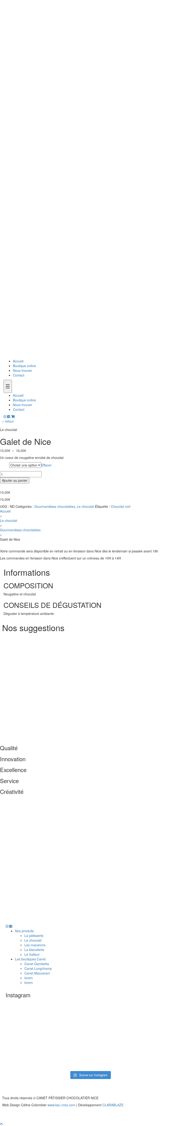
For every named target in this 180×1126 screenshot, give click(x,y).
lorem (28, 977)
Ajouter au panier (14, 480)
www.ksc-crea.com (61, 1105)
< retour (8, 421)
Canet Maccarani (37, 973)
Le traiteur (32, 954)
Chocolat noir (121, 506)
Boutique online (24, 365)
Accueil (18, 361)
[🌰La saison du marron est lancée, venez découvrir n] (33, 1018)
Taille (4, 465)
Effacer (46, 465)
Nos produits (24, 930)
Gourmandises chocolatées (54, 506)
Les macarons (34, 945)
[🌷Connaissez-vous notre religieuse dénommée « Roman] (90, 1051)
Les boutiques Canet (30, 959)
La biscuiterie (34, 949)
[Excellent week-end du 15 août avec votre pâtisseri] (90, 1018)
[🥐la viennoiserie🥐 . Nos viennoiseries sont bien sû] (33, 1051)
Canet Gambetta (36, 963)
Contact (18, 375)
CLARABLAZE (113, 1105)
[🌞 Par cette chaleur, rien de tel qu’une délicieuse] (147, 1051)
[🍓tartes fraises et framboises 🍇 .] (147, 1018)
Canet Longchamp (38, 968)
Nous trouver (22, 370)
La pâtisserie (33, 935)
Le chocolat (85, 506)
